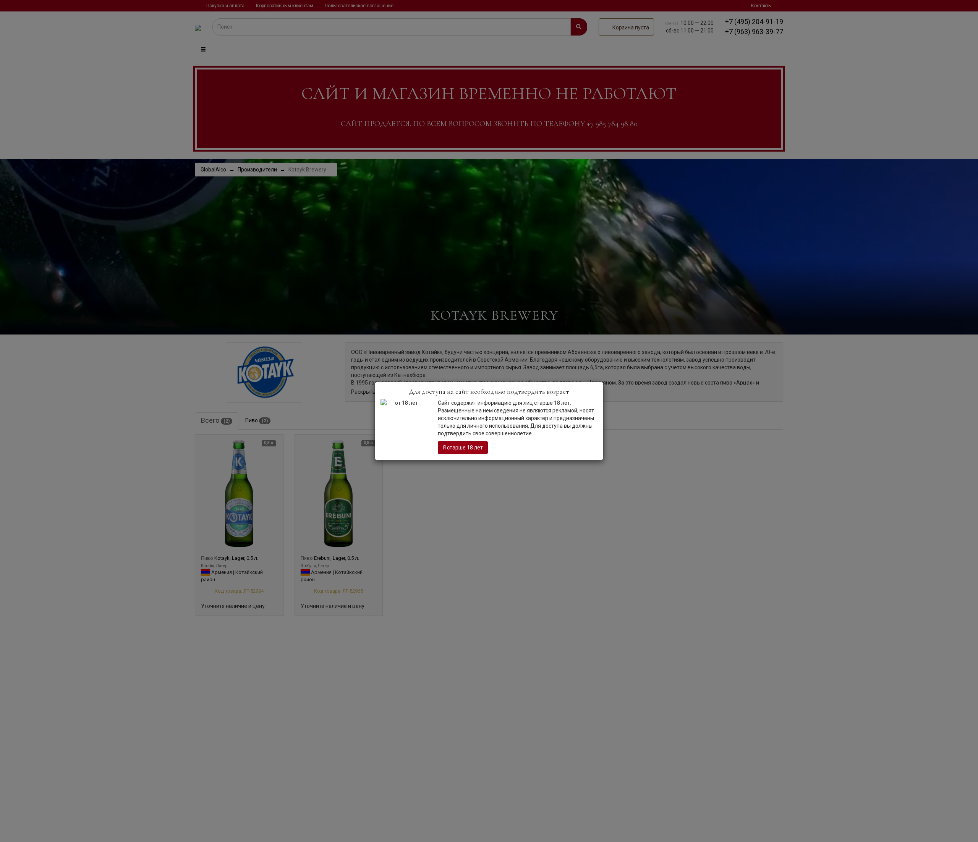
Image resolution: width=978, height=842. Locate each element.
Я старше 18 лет (463, 447)
